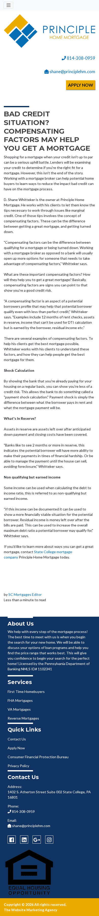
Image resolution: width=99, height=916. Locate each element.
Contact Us (17, 739)
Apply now (80, 85)
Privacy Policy (18, 766)
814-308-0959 (80, 58)
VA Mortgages (19, 709)
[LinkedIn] (24, 839)
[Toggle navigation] (8, 5)
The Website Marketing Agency (30, 910)
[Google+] (36, 839)
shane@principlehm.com (72, 71)
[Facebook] (12, 839)
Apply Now (16, 748)
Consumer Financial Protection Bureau (38, 757)
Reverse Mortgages (23, 718)
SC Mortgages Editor (25, 594)
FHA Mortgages (20, 700)
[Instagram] (49, 839)
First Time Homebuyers (26, 691)
